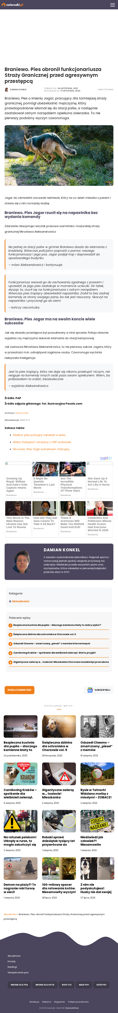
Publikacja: (61, 88)
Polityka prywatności (78, 1001)
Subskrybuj (102, 690)
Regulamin (59, 1001)
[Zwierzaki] (12, 4)
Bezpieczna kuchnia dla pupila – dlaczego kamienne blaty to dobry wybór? (57, 625)
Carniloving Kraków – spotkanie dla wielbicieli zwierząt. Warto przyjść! (54, 652)
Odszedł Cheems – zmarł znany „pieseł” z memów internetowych (51, 643)
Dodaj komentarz (19, 690)
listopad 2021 (22, 413)
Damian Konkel (18, 89)
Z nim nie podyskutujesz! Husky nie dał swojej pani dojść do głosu (96, 888)
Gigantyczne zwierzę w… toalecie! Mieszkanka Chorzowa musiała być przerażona (61, 662)
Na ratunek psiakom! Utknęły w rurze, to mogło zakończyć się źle (20, 841)
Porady (12, 961)
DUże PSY (101, 984)
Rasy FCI (66, 984)
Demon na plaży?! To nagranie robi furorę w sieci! (20, 888)
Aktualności (20, 601)
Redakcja (34, 1001)
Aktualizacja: (62, 90)
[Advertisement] (59, 35)
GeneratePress (72, 1008)
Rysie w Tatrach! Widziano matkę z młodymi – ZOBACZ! (96, 793)
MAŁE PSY (84, 984)
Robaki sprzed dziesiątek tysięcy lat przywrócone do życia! (58, 841)
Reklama (46, 1001)
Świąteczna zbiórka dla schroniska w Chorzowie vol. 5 (44, 634)
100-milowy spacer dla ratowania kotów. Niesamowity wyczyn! (59, 888)
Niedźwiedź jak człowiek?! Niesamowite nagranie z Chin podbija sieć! (93, 841)
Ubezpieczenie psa (18, 972)
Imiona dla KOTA (44, 984)
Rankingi (12, 967)
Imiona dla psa (19, 984)
